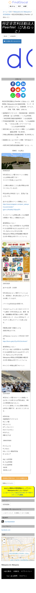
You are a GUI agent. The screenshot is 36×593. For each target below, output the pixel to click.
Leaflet (11, 560)
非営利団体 (6, 14)
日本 (10, 12)
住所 (6, 36)
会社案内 (8, 571)
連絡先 (16, 571)
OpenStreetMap (24, 560)
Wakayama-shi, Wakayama (22, 12)
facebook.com (5, 530)
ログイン (23, 576)
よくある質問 (12, 576)
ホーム (13, 6)
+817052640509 (10, 522)
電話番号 (13, 36)
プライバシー (27, 571)
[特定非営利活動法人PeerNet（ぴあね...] (18, 549)
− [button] (4, 542)
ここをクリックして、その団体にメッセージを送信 (15, 513)
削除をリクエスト (8, 483)
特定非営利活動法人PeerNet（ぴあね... (19, 553)
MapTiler (17, 560)
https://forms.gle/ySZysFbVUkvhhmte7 (15, 341)
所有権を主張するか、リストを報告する (15, 478)
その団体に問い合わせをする (12, 41)
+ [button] (4, 539)
